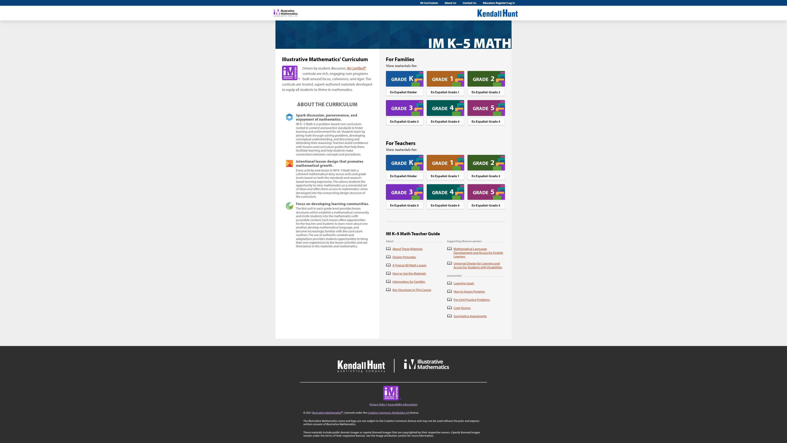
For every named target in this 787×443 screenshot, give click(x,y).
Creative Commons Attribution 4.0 (388, 412)
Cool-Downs (462, 308)
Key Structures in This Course (411, 290)
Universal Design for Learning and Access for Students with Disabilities (478, 265)
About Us (450, 3)
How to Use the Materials (409, 273)
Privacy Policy (378, 404)
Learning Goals (464, 283)
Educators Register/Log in (499, 3)
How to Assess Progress (469, 291)
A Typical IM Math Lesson (409, 265)
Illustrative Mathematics (326, 412)
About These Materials (407, 249)
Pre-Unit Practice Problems (472, 299)
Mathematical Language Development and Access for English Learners (478, 252)
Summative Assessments (470, 316)
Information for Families (408, 281)
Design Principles (404, 257)
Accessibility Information (402, 404)
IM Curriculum (429, 3)
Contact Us (469, 3)
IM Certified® (356, 68)
